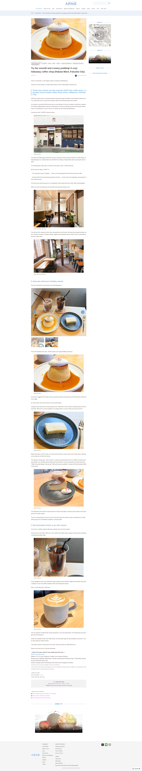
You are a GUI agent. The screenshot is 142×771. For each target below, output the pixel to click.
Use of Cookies (58, 750)
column (93, 8)
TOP (32, 13)
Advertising (58, 761)
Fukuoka (40, 62)
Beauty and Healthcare (69, 8)
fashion (78, 8)
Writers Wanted (59, 763)
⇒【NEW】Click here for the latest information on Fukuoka (58, 685)
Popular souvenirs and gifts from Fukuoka (41, 695)
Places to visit (47, 8)
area (98, 8)
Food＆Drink (39, 8)
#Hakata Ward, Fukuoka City (54, 683)
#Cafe (54, 681)
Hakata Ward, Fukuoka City (78, 63)
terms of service (59, 753)
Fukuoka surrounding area (66, 63)
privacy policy (58, 748)
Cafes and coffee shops (36, 63)
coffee (49, 63)
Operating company (60, 746)
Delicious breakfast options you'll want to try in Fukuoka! (44, 693)
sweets (53, 63)
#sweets (67, 683)
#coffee (63, 683)
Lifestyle (83, 8)
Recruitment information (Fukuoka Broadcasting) (66, 765)
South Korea (59, 8)
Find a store (103, 8)
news (53, 8)
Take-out (58, 63)
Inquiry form (58, 758)
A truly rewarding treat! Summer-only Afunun (41, 697)
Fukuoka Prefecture (35, 64)
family (88, 8)
